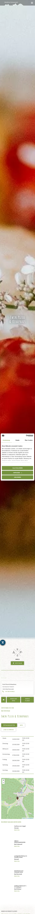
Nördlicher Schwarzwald (11, 2)
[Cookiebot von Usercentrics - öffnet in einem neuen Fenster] (26, 436)
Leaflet (23, 818)
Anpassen (16, 472)
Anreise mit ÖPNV (13, 700)
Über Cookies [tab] (29, 440)
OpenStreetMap (30, 818)
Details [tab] (18, 440)
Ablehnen (17, 477)
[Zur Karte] (3, 699)
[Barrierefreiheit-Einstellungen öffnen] (2, 642)
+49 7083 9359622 (10, 691)
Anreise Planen (27, 700)
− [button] (3, 783)
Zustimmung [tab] (6, 440)
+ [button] (3, 780)
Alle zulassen (17, 468)
